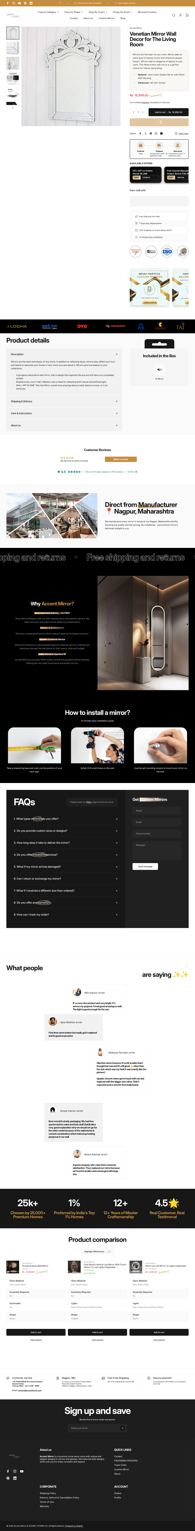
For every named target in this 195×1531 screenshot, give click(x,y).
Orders (117, 1493)
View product (36, 1340)
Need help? (184, 133)
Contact (118, 1456)
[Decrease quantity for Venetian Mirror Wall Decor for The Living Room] (133, 112)
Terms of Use (47, 1502)
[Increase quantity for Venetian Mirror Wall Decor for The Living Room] (143, 112)
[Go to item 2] (12, 48)
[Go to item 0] (12, 33)
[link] (34, 745)
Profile (117, 1497)
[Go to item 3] (12, 63)
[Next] (113, 81)
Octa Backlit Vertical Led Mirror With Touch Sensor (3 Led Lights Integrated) (105, 1265)
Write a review (121, 459)
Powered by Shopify (74, 1526)
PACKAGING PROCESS (126, 1460)
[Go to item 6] (12, 108)
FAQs (88, 802)
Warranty (44, 1506)
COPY (136, 178)
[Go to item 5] (12, 93)
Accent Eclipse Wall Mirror (35, 1266)
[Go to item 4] (12, 78)
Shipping (145, 102)
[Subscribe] (122, 1428)
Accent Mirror (136, 28)
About (117, 1473)
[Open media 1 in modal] (71, 76)
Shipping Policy (48, 1493)
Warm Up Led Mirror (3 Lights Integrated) (165, 1266)
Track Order (120, 1465)
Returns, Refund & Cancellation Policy (59, 1497)
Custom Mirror (121, 1469)
